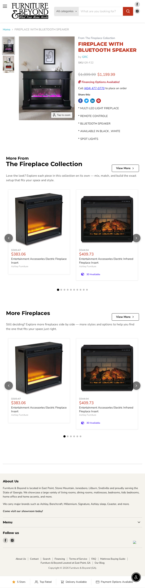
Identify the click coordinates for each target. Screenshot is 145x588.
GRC (85, 57)
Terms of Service (78, 559)
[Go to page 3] (64, 290)
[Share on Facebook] (80, 100)
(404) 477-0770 (94, 88)
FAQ (93, 559)
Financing (60, 559)
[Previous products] (9, 238)
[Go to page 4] (68, 290)
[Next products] (136, 238)
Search (46, 559)
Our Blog (100, 563)
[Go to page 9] (84, 290)
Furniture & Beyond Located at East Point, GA (65, 563)
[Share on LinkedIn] (92, 100)
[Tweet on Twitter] (86, 100)
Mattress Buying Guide (112, 559)
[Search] (128, 11)
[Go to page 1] (58, 290)
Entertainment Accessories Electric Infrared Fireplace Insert (106, 261)
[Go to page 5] (71, 290)
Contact (34, 559)
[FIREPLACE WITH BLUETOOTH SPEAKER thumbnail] (8, 46)
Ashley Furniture (19, 266)
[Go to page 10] (87, 290)
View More (123, 168)
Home (6, 29)
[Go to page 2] (61, 290)
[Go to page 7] (77, 290)
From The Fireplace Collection (96, 38)
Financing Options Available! (100, 82)
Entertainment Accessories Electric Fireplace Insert (39, 261)
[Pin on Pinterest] (98, 100)
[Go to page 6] (74, 290)
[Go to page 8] (80, 290)
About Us (21, 559)
